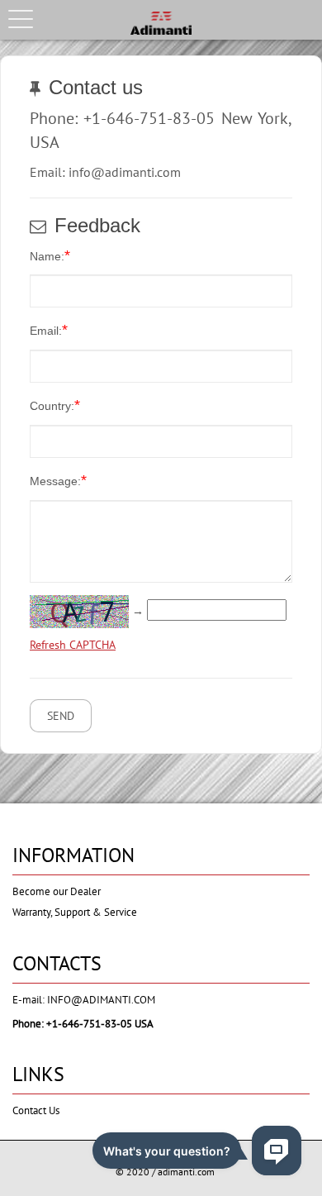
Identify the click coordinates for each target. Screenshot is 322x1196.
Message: (58, 480)
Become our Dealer (56, 891)
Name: (50, 255)
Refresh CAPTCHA (73, 644)
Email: (49, 330)
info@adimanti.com (101, 1000)
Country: (55, 405)
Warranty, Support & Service (74, 912)
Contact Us (35, 1110)
